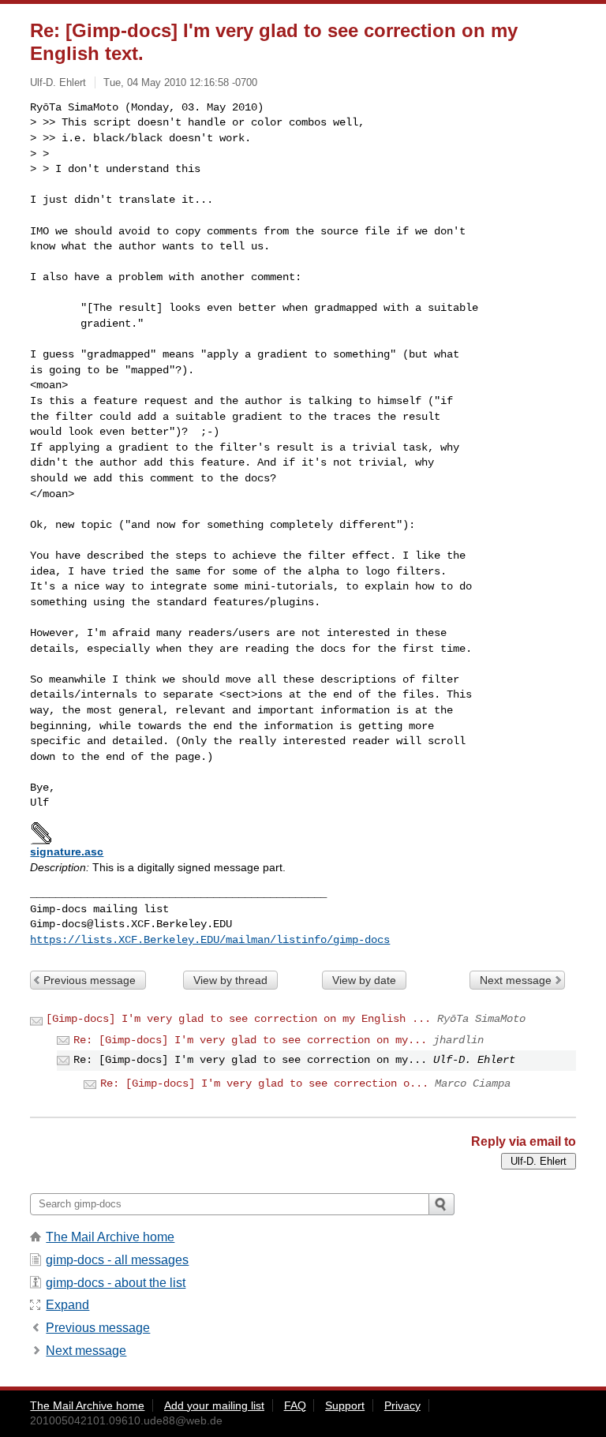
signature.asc (66, 851)
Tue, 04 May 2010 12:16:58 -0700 (180, 82)
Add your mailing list (214, 1405)
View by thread (230, 980)
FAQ (295, 1405)
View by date (364, 980)
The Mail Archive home (110, 1237)
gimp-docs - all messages (117, 1260)
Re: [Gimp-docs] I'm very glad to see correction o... (264, 1083)
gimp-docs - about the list (115, 1282)
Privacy (402, 1405)
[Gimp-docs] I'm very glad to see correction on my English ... (238, 1018)
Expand (67, 1305)
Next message (516, 980)
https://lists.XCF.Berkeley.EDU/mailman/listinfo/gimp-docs (210, 940)
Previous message (89, 980)
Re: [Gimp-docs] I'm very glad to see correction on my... (250, 1040)
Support (345, 1405)
